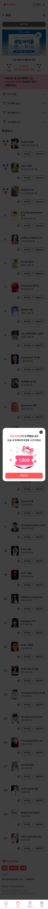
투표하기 (24, 475)
